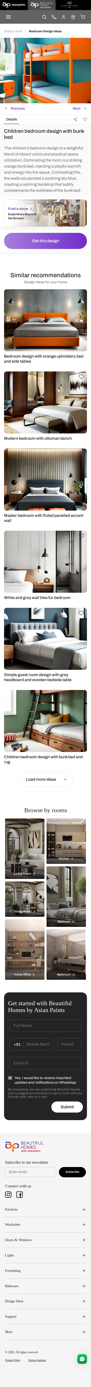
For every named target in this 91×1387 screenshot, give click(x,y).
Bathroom (64, 974)
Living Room (22, 873)
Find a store (18, 209)
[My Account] (63, 17)
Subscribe (72, 1172)
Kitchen (64, 858)
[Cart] (82, 17)
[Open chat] (82, 1359)
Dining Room (22, 911)
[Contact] (54, 17)
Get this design (45, 241)
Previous (18, 108)
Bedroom (64, 921)
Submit (67, 1107)
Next (76, 108)
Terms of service (37, 1360)
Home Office (22, 974)
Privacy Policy (12, 1360)
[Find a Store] (73, 17)
